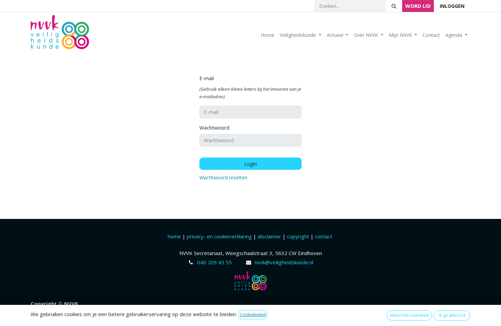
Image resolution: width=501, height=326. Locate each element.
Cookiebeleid (253, 314)
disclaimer (270, 236)
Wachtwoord (214, 127)
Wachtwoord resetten (223, 177)
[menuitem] (267, 35)
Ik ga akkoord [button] (452, 315)
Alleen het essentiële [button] (409, 315)
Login (250, 163)
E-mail (206, 78)
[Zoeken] (394, 6)
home (175, 236)
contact (323, 236)
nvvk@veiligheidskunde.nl (284, 262)
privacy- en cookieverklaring (219, 236)
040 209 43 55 (214, 262)
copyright (298, 236)
